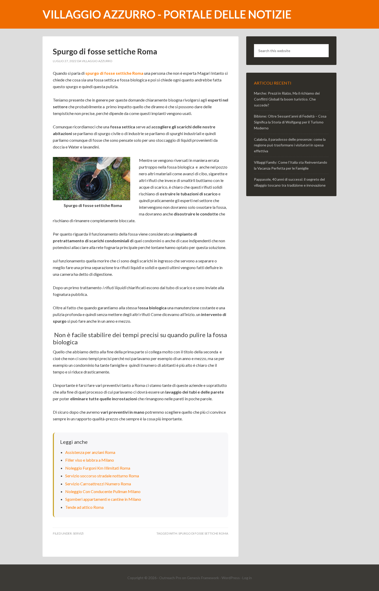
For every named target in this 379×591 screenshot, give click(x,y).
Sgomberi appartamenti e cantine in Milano (103, 499)
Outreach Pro (170, 578)
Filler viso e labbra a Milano (89, 459)
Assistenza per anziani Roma (90, 452)
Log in (247, 578)
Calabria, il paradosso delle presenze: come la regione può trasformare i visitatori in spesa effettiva (290, 145)
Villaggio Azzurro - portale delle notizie (167, 14)
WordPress (230, 578)
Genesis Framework (203, 578)
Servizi (78, 533)
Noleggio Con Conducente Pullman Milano (103, 491)
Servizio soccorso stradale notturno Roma (102, 475)
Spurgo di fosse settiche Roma (203, 533)
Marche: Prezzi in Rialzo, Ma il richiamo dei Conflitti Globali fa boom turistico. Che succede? (287, 99)
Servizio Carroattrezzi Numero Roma (98, 483)
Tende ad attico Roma (84, 507)
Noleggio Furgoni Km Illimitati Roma (97, 467)
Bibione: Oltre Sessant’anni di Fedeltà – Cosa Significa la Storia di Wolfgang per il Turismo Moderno (290, 122)
